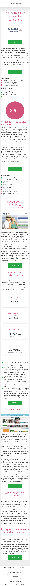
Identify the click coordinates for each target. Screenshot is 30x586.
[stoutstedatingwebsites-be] (15, 3)
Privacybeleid (24, 579)
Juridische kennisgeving (8, 579)
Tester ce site (15, 42)
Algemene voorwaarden (15, 581)
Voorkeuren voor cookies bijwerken (15, 584)
